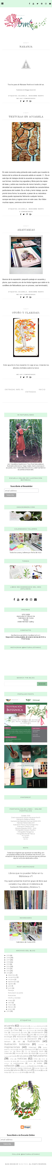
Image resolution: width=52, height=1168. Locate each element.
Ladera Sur (8, 1051)
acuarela (23, 96)
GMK (43, 1039)
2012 (8, 971)
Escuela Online (18, 1039)
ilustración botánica (17, 1044)
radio (30, 1063)
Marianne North (36, 96)
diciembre (12, 975)
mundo (14, 1056)
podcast (6, 1063)
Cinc (5, 1032)
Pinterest (22, 1061)
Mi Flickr (26, 837)
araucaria (42, 1026)
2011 (8, 973)
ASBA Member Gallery (26, 622)
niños (11, 1059)
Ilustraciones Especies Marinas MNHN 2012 (26, 821)
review (45, 1066)
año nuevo (33, 1026)
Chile (15, 1030)
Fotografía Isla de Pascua (26, 834)
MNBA (26, 1053)
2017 (8, 960)
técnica (27, 1070)
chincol (31, 1030)
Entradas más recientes (18, 389)
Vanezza (16, 1072)
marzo (11, 1005)
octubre (11, 979)
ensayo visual (37, 1037)
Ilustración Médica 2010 (25, 826)
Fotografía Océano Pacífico (26, 830)
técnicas (37, 1070)
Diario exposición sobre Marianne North (25, 817)
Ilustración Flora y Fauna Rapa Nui (25, 825)
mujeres (6, 1056)
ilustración (33, 1041)
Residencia (23, 1066)
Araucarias (26, 230)
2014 (8, 966)
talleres (16, 1070)
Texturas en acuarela (26, 117)
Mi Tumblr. (26, 835)
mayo (10, 1000)
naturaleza (23, 1056)
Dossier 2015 (25, 816)
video (30, 1072)
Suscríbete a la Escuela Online (21, 1135)
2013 (8, 968)
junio (10, 988)
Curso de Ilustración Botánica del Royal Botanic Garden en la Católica (25, 721)
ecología (8, 1037)
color (25, 1032)
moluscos (42, 1053)
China (24, 1030)
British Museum (35, 1028)
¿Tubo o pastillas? (25, 765)
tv (11, 1072)
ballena (18, 1028)
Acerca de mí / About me (26, 616)
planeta (30, 1061)
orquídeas (7, 1061)
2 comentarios (26, 211)
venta (23, 1072)
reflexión (9, 1065)
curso (31, 1035)
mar (26, 1051)
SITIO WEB (26, 614)
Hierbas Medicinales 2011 (25, 823)
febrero (11, 1007)
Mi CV (26, 839)
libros (18, 1051)
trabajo (6, 1072)
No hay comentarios (26, 98)
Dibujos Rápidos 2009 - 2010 (25, 828)
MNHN (33, 1053)
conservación (37, 1032)
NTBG (36, 1059)
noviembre (12, 977)
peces (14, 1061)
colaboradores (15, 1032)
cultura (23, 1035)
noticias (22, 1058)
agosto (11, 984)
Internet (32, 1047)
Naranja (26, 47)
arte (6, 1028)
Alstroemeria (24, 1026)
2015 (8, 964)
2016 (8, 962)
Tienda (25, 620)
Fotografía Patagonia (26, 832)
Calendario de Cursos (25, 618)
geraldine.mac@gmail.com (30, 635)
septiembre (12, 982)
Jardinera (22, 1049)
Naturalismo (40, 1055)
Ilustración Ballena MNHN (26, 819)
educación (21, 1037)
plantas (40, 1061)
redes (39, 1063)
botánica (25, 1028)
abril (10, 1002)
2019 (8, 955)
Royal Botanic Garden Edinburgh (19, 1068)
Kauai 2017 (31, 1049)
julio (10, 986)
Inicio (42, 389)
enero (10, 1009)
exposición (32, 1039)
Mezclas (18, 1053)
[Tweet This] (24, 101)
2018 (8, 958)
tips (44, 1070)
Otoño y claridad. (26, 313)
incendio (41, 1044)
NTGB (43, 1059)
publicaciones (19, 1063)
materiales (8, 1053)
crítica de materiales (11, 1035)
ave (13, 1028)
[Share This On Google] (30, 101)
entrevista (7, 1039)
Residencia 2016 (34, 1066)
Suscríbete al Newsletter (21, 486)
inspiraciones (12, 1047)
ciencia (40, 1030)
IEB (19, 1041)
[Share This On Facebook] (21, 101)
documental (41, 1035)
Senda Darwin (40, 1068)
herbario (7, 1041)
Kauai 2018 (41, 1049)
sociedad (7, 1070)
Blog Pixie (23, 1164)
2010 (8, 1011)
